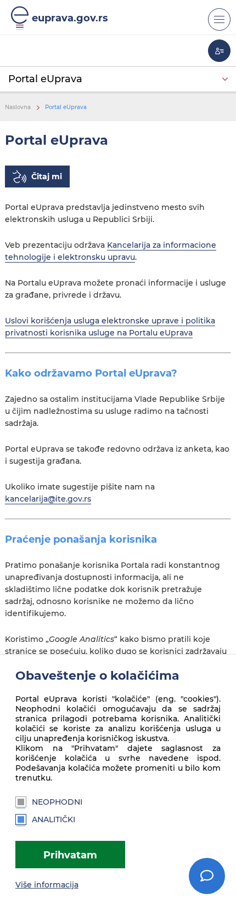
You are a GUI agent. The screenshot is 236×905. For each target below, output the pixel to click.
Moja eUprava (219, 50)
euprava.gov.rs (70, 18)
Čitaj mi (46, 176)
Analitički (53, 819)
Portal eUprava (45, 78)
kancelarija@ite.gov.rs (48, 499)
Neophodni (57, 802)
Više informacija (46, 885)
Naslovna (18, 107)
